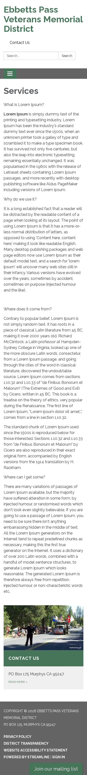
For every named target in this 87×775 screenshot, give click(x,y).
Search (67, 56)
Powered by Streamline (27, 757)
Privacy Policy (17, 737)
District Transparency (26, 743)
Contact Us (20, 42)
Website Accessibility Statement (36, 750)
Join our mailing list (56, 769)
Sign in (58, 757)
